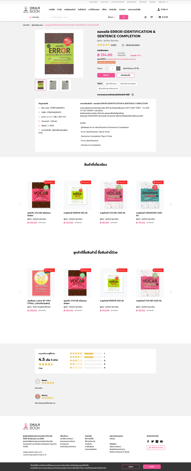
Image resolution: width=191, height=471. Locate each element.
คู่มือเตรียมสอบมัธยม (128, 84)
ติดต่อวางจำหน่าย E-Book (119, 452)
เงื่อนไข (112, 439)
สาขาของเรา (64, 444)
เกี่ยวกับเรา (64, 436)
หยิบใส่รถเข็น (125, 75)
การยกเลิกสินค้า (91, 449)
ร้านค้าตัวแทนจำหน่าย (68, 447)
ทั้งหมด (110, 17)
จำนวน (99, 68)
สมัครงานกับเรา (115, 447)
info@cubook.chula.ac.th (32, 452)
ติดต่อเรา (113, 444)
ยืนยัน (152, 467)
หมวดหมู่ (35, 17)
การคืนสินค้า (89, 447)
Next (170, 204)
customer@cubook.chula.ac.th (34, 454)
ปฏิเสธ (130, 467)
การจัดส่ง (88, 444)
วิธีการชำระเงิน (90, 441)
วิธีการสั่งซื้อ (89, 439)
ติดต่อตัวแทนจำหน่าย (117, 449)
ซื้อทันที (106, 75)
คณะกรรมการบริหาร (67, 441)
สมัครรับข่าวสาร (157, 448)
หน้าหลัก (26, 25)
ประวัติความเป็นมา (66, 439)
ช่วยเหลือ (88, 436)
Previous (20, 204)
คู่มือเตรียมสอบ (111, 84)
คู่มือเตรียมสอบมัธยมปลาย (108, 88)
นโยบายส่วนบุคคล (116, 436)
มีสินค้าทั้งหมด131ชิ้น (131, 68)
